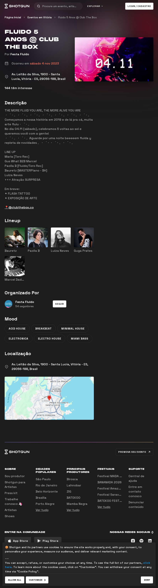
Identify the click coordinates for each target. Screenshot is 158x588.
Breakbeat (43, 328)
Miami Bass (79, 338)
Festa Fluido (19, 54)
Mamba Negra (77, 504)
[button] (59, 303)
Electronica (18, 338)
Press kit (11, 493)
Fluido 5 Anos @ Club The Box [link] (77, 17)
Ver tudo (42, 510)
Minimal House (72, 328)
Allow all (14, 579)
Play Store (50, 541)
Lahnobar (74, 485)
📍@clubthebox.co (19, 207)
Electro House (49, 338)
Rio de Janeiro (46, 485)
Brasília (41, 498)
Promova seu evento (132, 451)
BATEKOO (73, 498)
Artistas (11, 510)
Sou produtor (15, 476)
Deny (147, 579)
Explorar (93, 6)
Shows (9, 516)
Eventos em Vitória (40, 17)
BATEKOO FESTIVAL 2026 (115, 501)
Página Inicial (13, 17)
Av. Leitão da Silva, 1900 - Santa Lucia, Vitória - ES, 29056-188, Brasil (50, 366)
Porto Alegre (45, 504)
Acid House (17, 328)
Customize (35, 579)
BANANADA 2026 (109, 482)
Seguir (59, 303)
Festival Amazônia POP (114, 488)
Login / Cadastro (139, 6)
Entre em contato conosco (135, 491)
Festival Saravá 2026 (113, 495)
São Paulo (43, 479)
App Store (20, 541)
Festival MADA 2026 (112, 476)
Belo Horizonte (47, 491)
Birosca (72, 479)
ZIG (69, 491)
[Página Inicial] (17, 6)
